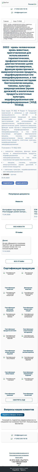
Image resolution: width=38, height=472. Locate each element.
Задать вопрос (21, 183)
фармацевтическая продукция (14, 117)
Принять (23, 470)
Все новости (19, 227)
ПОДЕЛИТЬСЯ (8, 183)
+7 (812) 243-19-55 (20, 9)
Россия (31, 4)
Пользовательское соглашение (19, 455)
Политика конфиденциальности (19, 453)
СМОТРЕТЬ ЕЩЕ (19, 400)
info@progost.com (20, 12)
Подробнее (15, 470)
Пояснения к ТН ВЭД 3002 (11, 148)
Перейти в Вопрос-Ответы (12, 415)
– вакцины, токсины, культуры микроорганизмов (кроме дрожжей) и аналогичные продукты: (19, 165)
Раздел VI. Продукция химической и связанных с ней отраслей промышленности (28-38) (19, 113)
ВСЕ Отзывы (19, 261)
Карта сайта (19, 457)
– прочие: (13, 174)
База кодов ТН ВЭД (9, 111)
